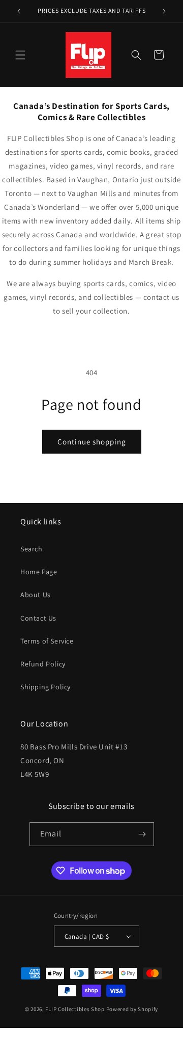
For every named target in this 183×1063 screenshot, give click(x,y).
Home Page (38, 571)
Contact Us (38, 618)
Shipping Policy (45, 686)
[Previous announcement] (19, 11)
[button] (20, 55)
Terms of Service (47, 641)
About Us (35, 594)
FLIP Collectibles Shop (74, 1009)
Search (31, 548)
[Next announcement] (164, 11)
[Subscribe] (142, 834)
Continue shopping (91, 441)
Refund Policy (43, 663)
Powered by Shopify (132, 1009)
